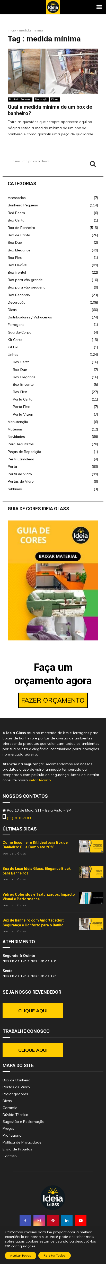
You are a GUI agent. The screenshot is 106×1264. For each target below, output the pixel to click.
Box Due (15, 242)
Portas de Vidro (21, 481)
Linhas (13, 354)
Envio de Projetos (17, 1149)
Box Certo (16, 220)
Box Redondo (19, 295)
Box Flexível (17, 265)
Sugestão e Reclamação (24, 1121)
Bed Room (16, 212)
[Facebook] (25, 1220)
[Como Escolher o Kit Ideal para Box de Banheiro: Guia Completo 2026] (91, 846)
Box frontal (17, 272)
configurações (23, 1246)
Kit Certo (15, 339)
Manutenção (18, 421)
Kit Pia (13, 347)
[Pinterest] (53, 1220)
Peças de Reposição (24, 451)
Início (12, 30)
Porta (12, 466)
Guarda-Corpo (19, 332)
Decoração (41, 99)
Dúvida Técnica (15, 1114)
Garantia (10, 1107)
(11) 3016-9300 (19, 818)
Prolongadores (15, 1094)
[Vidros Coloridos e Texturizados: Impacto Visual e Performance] (91, 898)
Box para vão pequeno (27, 287)
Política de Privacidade (22, 1142)
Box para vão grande (25, 280)
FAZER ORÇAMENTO (53, 700)
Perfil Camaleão (21, 459)
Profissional (12, 1135)
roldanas (15, 489)
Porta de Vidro (20, 474)
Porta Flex (21, 406)
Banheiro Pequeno (20, 99)
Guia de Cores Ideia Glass (38, 508)
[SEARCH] (92, 163)
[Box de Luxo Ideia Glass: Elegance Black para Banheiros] (91, 872)
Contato (10, 1156)
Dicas (54, 99)
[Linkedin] (67, 1220)
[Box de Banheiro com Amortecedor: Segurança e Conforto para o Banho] (91, 924)
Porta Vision (23, 414)
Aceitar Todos (20, 1255)
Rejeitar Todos (54, 1255)
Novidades (16, 436)
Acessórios (17, 197)
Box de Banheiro (21, 227)
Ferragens (16, 324)
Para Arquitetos (21, 444)
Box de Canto (19, 235)
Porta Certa (22, 399)
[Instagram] (39, 1220)
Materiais (15, 429)
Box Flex (15, 257)
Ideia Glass (17, 853)
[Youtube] (80, 1220)
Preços (8, 1128)
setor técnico (40, 780)
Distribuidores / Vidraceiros (30, 317)
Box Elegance (19, 250)
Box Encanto (23, 384)
